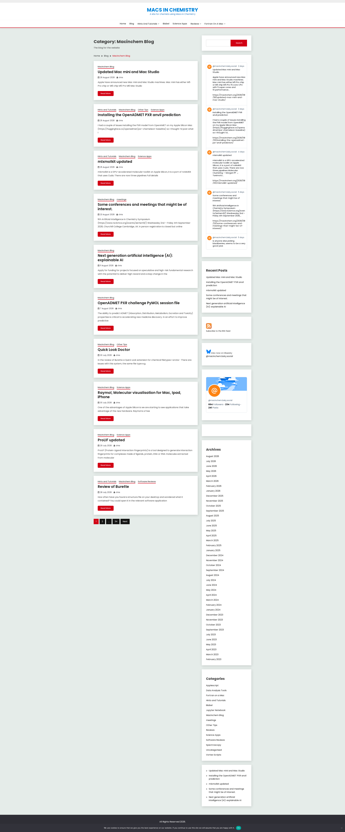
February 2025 (213, 545)
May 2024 (211, 590)
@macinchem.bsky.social (219, 356)
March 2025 (212, 540)
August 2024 (212, 575)
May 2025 (211, 530)
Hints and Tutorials (147, 23)
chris (121, 77)
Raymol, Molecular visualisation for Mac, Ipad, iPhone (139, 395)
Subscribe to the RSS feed (218, 331)
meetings (121, 199)
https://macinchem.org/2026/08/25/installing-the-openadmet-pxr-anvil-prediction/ (229, 140)
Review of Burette (113, 486)
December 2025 (214, 495)
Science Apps (180, 23)
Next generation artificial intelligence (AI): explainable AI (135, 257)
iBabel (166, 23)
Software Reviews (147, 481)
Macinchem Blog (106, 66)
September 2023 (215, 629)
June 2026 (211, 466)
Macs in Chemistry (172, 9)
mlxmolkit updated (115, 161)
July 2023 (211, 634)
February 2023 (213, 659)
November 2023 (214, 619)
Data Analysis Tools (216, 690)
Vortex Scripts (213, 754)
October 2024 (213, 565)
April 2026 (211, 476)
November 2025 (214, 500)
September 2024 (215, 570)
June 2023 (211, 639)
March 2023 (212, 654)
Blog (131, 23)
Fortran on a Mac (213, 23)
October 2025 (213, 505)
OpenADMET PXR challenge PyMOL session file (139, 303)
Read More (106, 93)
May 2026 (211, 471)
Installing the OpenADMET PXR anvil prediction (139, 114)
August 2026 (212, 456)
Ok (238, 828)
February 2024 (214, 604)
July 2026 (211, 461)
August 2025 (212, 515)
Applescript (212, 685)
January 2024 (213, 609)
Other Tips (143, 109)
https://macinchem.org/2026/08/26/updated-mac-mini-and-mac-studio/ (229, 97)
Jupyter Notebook (215, 710)
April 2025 (211, 535)
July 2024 (211, 580)
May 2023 (211, 644)
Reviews (195, 23)
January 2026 (213, 490)
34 (116, 521)
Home (123, 23)
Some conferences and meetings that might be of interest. (142, 206)
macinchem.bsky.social (220, 400)
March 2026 (212, 481)
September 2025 (215, 510)
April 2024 (211, 594)
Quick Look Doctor (114, 349)
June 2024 (211, 585)
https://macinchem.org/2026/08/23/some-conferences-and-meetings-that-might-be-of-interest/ (229, 224)
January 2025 (213, 550)
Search (239, 43)
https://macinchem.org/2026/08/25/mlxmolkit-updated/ (229, 181)
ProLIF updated (111, 440)
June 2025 (211, 525)
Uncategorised (214, 749)
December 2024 (214, 555)
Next (125, 521)
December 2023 (214, 614)
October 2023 (213, 624)
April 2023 (211, 649)
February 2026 (213, 486)
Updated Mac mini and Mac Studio (128, 71)
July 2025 (211, 520)
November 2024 (214, 560)
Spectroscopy (213, 744)
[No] (341, 828)
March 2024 (212, 599)
